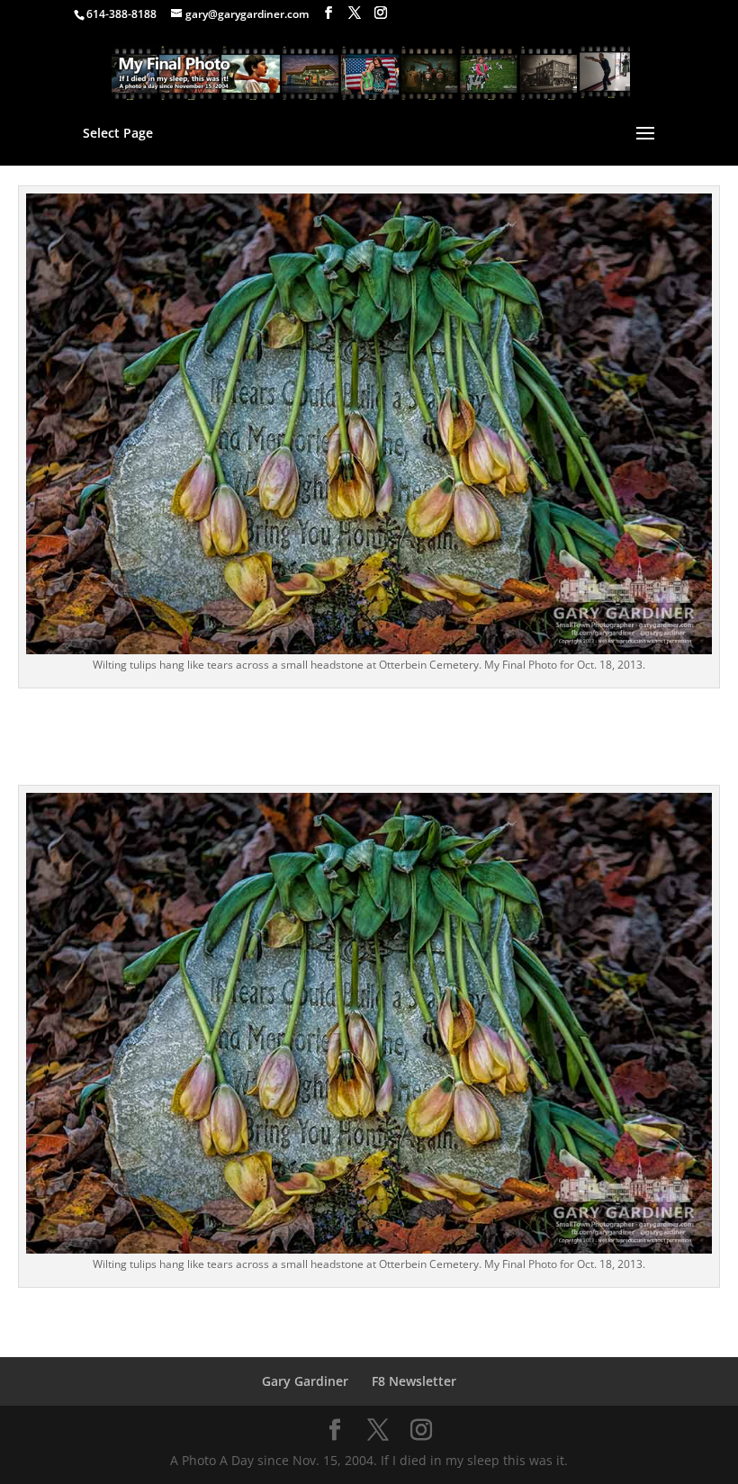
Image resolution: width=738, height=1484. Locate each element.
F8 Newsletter (414, 1381)
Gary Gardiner (305, 1381)
